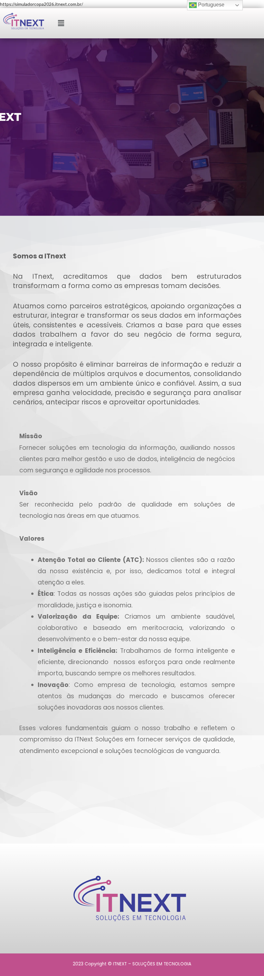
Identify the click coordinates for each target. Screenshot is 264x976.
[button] (60, 23)
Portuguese (210, 4)
